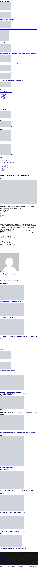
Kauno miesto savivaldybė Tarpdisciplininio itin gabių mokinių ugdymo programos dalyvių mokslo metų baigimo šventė (18, 29)
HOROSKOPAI (3, 103)
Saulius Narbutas (32, 566)
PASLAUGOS (3, 563)
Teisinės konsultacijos (10, 566)
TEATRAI (2, 97)
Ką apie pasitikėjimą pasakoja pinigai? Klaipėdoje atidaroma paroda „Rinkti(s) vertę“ (13, 80)
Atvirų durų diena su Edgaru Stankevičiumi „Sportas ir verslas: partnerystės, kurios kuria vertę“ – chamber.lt (17, 141)
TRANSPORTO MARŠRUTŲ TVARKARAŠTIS (7, 162)
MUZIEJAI (2, 558)
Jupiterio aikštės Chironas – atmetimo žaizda (7, 19)
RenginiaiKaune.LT (6, 92)
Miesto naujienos (28, 566)
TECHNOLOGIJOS (3, 100)
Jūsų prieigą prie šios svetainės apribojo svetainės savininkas (9, 274)
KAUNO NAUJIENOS (4, 94)
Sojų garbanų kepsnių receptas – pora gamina (7, 42)
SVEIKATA (2, 102)
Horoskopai (1, 409)
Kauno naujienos (2, 489)
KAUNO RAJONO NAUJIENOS (5, 160)
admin (0, 179)
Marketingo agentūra (5, 566)
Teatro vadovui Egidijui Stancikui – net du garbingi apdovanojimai (10, 301)
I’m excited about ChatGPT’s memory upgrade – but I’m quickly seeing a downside (12, 72)
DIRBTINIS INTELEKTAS (4, 101)
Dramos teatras (4, 98)
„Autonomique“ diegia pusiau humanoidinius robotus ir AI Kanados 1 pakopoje (12, 63)
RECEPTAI (2, 104)
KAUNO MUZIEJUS (5, 99)
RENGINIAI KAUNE (4, 95)
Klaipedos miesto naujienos (22, 566)
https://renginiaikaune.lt (4, 271)
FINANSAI (2, 96)
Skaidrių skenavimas (15, 566)
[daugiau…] (11, 394)
